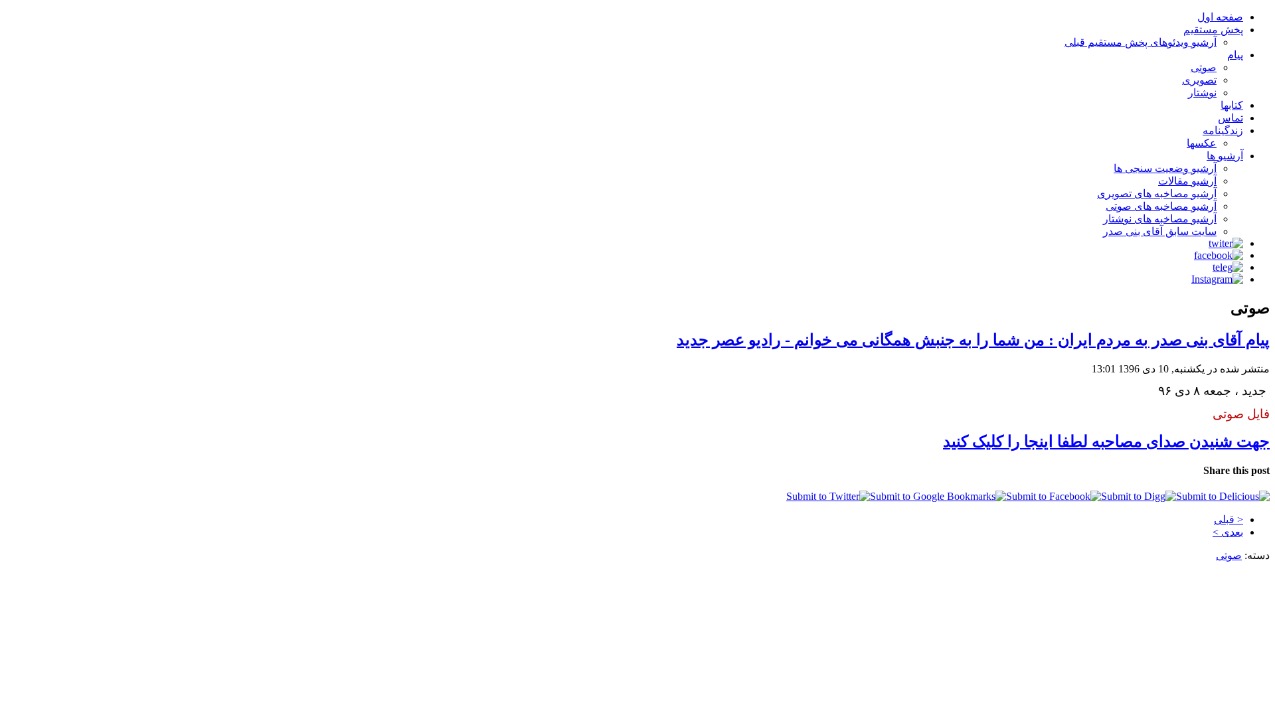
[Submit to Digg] (1138, 496)
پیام (1235, 54)
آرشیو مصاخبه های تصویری (1157, 193)
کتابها (1232, 105)
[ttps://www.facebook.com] (1218, 255)
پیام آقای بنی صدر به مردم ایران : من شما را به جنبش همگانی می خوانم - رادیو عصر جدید (973, 340)
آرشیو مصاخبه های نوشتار (1160, 218)
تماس (1230, 117)
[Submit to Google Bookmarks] (938, 496)
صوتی (1204, 67)
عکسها (1202, 143)
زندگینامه (1223, 130)
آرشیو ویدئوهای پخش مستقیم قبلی (1140, 42)
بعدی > (1228, 532)
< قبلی (1228, 519)
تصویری (1199, 80)
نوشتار (1202, 92)
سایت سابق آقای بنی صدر (1160, 231)
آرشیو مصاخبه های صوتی (1161, 206)
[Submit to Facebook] (1053, 496)
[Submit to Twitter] (828, 496)
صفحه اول (1220, 17)
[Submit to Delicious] (1223, 496)
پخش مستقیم (1213, 29)
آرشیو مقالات (1187, 181)
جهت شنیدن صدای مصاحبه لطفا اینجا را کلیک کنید (1106, 441)
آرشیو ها (1225, 155)
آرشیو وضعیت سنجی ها (1165, 168)
